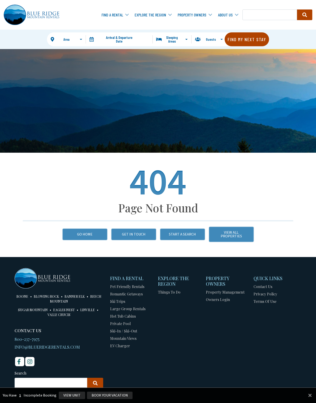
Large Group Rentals (128, 308)
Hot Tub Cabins (123, 316)
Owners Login (218, 299)
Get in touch (134, 234)
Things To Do (169, 292)
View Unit (72, 395)
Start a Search (182, 234)
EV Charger (120, 345)
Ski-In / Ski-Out (123, 331)
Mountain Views (123, 338)
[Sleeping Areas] (171, 39)
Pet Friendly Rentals (127, 286)
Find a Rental (112, 14)
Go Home (85, 234)
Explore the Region (150, 14)
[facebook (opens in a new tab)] (19, 361)
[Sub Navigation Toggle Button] (127, 15)
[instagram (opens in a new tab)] (29, 361)
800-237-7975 (27, 339)
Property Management (225, 292)
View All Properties (231, 234)
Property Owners (192, 14)
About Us (225, 14)
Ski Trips (117, 301)
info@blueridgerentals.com (47, 347)
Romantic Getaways (126, 293)
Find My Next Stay (247, 39)
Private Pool (120, 323)
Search (20, 373)
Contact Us (263, 286)
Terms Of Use (265, 301)
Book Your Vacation (110, 395)
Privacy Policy (265, 293)
